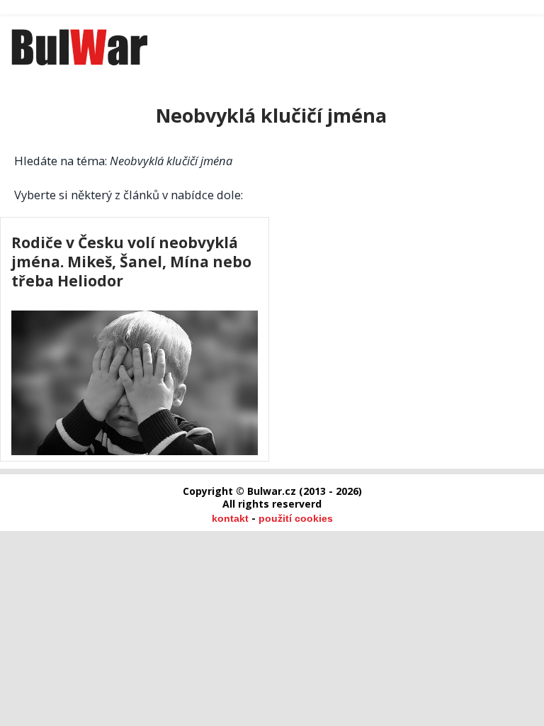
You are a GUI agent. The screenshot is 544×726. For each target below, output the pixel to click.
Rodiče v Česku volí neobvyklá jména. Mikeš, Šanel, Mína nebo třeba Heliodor (131, 261)
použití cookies (296, 518)
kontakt (230, 518)
